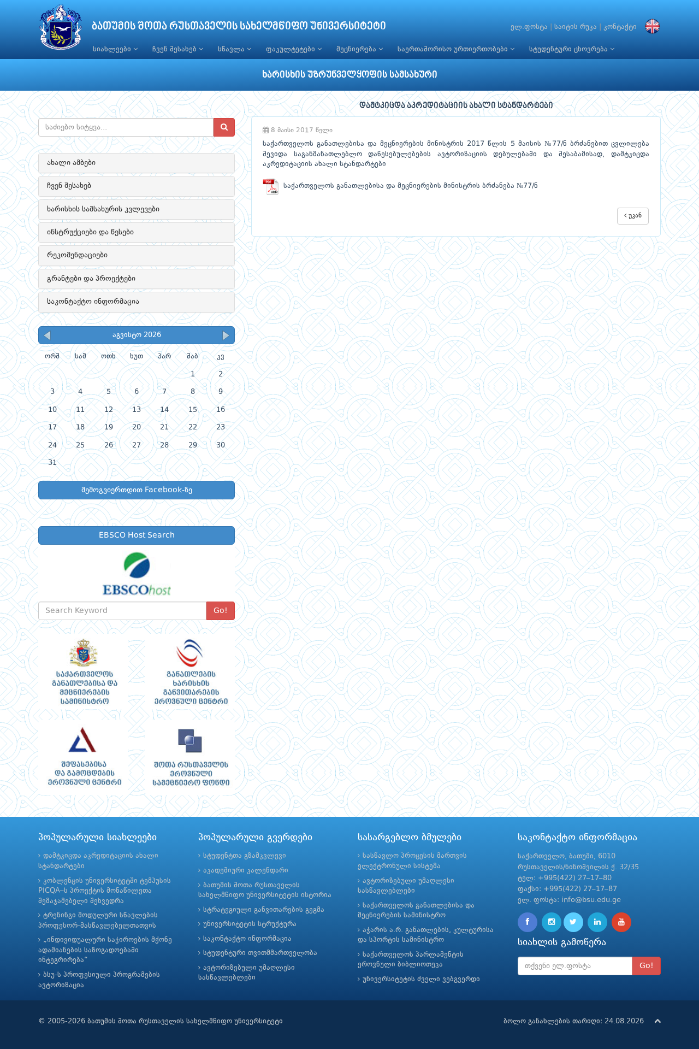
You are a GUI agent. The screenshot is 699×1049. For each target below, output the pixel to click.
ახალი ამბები (71, 163)
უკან (634, 216)
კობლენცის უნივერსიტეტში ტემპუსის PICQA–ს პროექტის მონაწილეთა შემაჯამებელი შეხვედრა (104, 891)
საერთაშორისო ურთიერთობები (454, 49)
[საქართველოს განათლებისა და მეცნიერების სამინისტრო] (83, 671)
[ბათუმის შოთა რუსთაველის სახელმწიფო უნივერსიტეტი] (61, 30)
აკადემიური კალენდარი (245, 870)
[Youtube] (621, 922)
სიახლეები (113, 49)
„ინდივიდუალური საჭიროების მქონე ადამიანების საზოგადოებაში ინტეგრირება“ (105, 950)
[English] (650, 27)
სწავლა (232, 49)
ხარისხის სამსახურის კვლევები (103, 209)
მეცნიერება (357, 49)
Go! (221, 611)
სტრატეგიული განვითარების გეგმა (263, 910)
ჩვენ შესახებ (175, 49)
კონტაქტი (620, 27)
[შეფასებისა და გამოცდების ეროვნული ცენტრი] (83, 757)
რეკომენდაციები (77, 255)
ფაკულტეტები (291, 49)
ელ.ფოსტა (529, 27)
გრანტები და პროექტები (91, 278)
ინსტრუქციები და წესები (90, 232)
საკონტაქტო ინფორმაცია (93, 301)
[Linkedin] (597, 922)
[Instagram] (551, 922)
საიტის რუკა (575, 27)
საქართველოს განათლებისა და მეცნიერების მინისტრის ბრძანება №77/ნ (408, 186)
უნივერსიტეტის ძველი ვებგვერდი (421, 979)
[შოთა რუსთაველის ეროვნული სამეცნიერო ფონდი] (190, 757)
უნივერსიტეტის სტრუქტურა (250, 924)
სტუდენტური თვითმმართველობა (260, 953)
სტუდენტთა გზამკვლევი (244, 855)
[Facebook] (527, 922)
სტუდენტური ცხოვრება (569, 49)
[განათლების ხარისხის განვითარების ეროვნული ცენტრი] (190, 671)
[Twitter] (573, 922)
